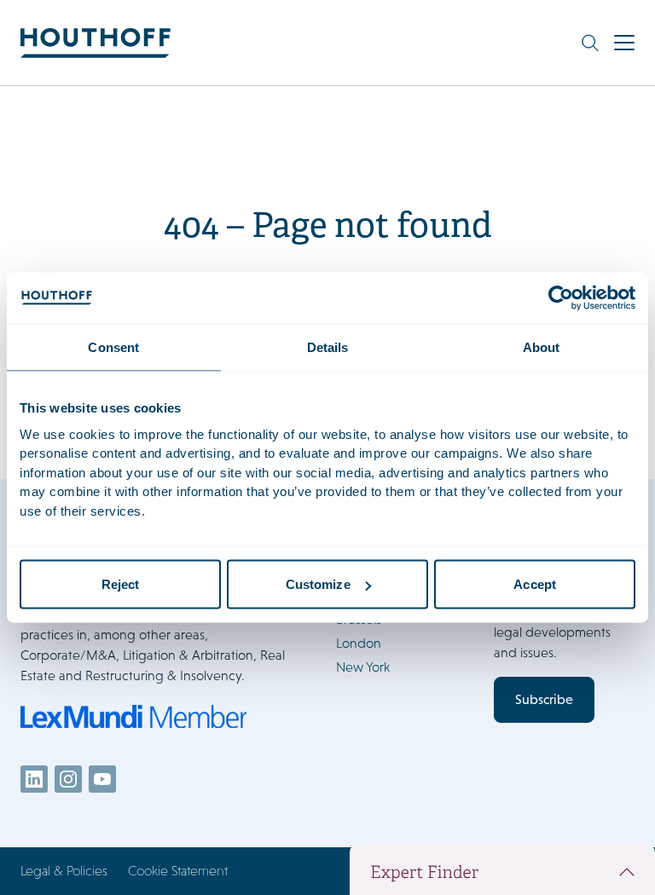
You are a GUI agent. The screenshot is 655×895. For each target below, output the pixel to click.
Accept (534, 584)
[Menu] (624, 42)
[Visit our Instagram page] (68, 779)
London (358, 643)
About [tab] (541, 347)
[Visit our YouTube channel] (102, 779)
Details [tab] (328, 347)
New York (363, 667)
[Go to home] (95, 43)
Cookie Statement (178, 871)
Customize (318, 584)
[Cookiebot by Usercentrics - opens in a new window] (560, 298)
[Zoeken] (590, 42)
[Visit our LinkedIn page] (34, 779)
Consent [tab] (113, 347)
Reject (120, 584)
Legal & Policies (63, 871)
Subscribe (544, 699)
